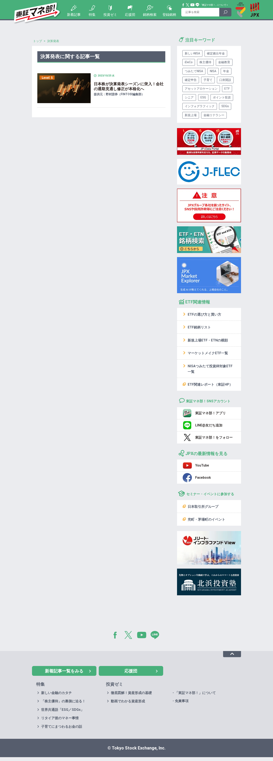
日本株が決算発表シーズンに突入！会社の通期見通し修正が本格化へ (129, 86)
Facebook (183, 5)
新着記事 (74, 15)
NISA (213, 71)
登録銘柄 (169, 15)
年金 (226, 71)
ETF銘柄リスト (199, 327)
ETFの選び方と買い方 (204, 314)
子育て (207, 80)
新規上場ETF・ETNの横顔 (208, 340)
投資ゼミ (110, 15)
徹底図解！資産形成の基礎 (131, 693)
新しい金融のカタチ (56, 693)
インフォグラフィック (200, 106)
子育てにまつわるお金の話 (61, 726)
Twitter (188, 5)
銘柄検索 (150, 15)
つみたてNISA (194, 71)
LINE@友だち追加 (208, 425)
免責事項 (182, 701)
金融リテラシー (213, 115)
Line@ (197, 5)
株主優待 (205, 62)
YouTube (192, 5)
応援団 (130, 15)
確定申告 (191, 80)
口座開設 (225, 80)
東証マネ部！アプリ (210, 413)
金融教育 (224, 62)
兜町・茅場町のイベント (206, 519)
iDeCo (189, 62)
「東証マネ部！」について (213, 5)
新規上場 (191, 115)
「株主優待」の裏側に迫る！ (63, 701)
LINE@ (156, 635)
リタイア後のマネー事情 (60, 718)
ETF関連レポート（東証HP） (210, 384)
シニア (189, 97)
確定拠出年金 (216, 53)
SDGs (225, 106)
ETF (227, 88)
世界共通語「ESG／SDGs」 (62, 710)
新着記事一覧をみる (64, 670)
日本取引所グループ (203, 507)
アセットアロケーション (201, 88)
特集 (92, 15)
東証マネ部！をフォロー (214, 437)
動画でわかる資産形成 (128, 701)
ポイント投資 (222, 97)
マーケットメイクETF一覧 (208, 353)
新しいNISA (192, 53)
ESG (203, 97)
